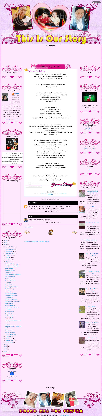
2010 (5, 345)
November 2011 (10, 249)
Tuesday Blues (9, 330)
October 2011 (9, 251)
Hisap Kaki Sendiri (10, 285)
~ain (30, 216)
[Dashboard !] (96, 3)
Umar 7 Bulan (9, 268)
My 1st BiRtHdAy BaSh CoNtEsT (92, 255)
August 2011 (9, 255)
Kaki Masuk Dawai (10, 316)
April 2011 (9, 336)
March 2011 (9, 338)
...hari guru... (63, 194)
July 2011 (8, 257)
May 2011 (9, 262)
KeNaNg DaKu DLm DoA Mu (89, 240)
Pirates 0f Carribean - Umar (12, 301)
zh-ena (16, 93)
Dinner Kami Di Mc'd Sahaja (13, 274)
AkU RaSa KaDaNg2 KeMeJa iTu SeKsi (92, 192)
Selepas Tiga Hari (10, 332)
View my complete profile (12, 119)
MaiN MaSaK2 (92, 306)
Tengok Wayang (9, 279)
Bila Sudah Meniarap (11, 293)
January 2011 (9, 343)
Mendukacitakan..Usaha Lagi (92, 223)
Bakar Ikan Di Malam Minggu (92, 290)
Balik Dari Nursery (10, 276)
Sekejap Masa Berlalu (11, 299)
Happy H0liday (9, 303)
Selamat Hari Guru (10, 305)
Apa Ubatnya (8, 291)
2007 (5, 351)
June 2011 (9, 259)
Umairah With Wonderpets (12, 264)
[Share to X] (51, 192)
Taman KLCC (9, 314)
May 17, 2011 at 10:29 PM (53, 211)
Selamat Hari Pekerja (10, 334)
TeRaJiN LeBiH (92, 338)
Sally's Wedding (9, 311)
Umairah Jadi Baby (10, 270)
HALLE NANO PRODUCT (92, 322)
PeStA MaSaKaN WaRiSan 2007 (92, 272)
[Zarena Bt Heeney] (12, 375)
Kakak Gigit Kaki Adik (11, 287)
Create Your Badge (12, 376)
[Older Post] (75, 234)
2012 (5, 243)
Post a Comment (28, 227)
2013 (5, 240)
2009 (5, 347)
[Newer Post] (27, 234)
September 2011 (10, 253)
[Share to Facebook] (53, 192)
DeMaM (92, 207)
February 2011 (10, 340)
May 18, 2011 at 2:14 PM (53, 222)
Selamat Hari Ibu (9, 318)
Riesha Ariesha (65, 415)
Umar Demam (8, 272)
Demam (7, 324)
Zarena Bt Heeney (12, 371)
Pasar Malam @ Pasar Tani (12, 266)
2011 (5, 245)
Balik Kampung (9, 289)
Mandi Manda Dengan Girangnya (11, 296)
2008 (5, 349)
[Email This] (48, 192)
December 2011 (10, 247)
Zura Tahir (32, 203)
